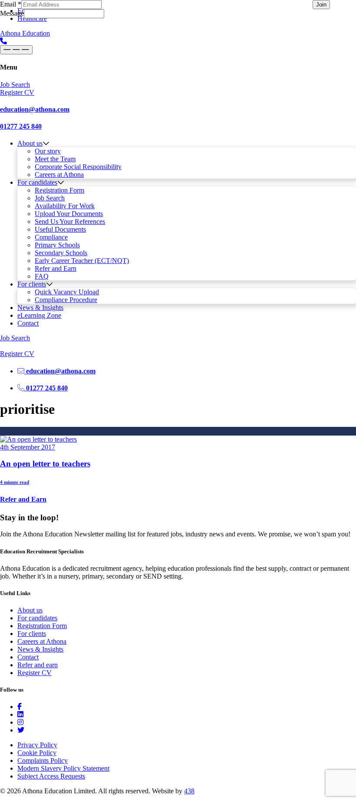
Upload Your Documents (69, 213)
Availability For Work (65, 206)
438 (189, 791)
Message (12, 13)
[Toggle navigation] (16, 49)
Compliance (51, 237)
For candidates (37, 182)
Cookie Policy (36, 752)
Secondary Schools (61, 252)
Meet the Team (55, 159)
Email (10, 4)
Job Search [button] (15, 84)
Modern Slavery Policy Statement (63, 768)
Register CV (34, 672)
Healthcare (32, 18)
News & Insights (40, 307)
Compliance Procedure (66, 299)
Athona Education (25, 33)
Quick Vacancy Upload (67, 292)
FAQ (42, 276)
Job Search (50, 198)
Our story (48, 151)
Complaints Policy (42, 760)
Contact (28, 323)
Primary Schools (57, 245)
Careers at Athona (59, 174)
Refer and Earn (55, 268)
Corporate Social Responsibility (78, 166)
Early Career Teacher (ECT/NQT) (82, 260)
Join (321, 4)
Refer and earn (37, 665)
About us (30, 143)
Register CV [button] (17, 92)
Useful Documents (60, 229)
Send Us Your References (70, 221)
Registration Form (59, 190)
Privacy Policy (37, 745)
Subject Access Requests (51, 776)
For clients (31, 284)
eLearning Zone (39, 315)
